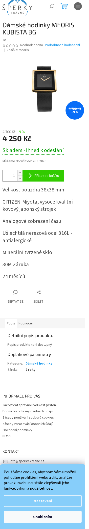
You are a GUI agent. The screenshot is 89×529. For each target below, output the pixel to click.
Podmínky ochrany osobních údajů (27, 411)
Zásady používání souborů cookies (28, 417)
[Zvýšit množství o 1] (20, 173)
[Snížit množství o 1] (20, 178)
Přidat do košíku (46, 175)
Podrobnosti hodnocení (62, 45)
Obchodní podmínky (17, 430)
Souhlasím (42, 517)
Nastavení (43, 501)
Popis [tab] (11, 323)
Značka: (18, 50)
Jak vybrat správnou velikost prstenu (30, 405)
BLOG (6, 436)
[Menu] (78, 6)
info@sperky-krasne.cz (27, 461)
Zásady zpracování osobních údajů (27, 424)
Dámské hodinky (38, 363)
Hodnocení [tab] (26, 323)
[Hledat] (52, 6)
